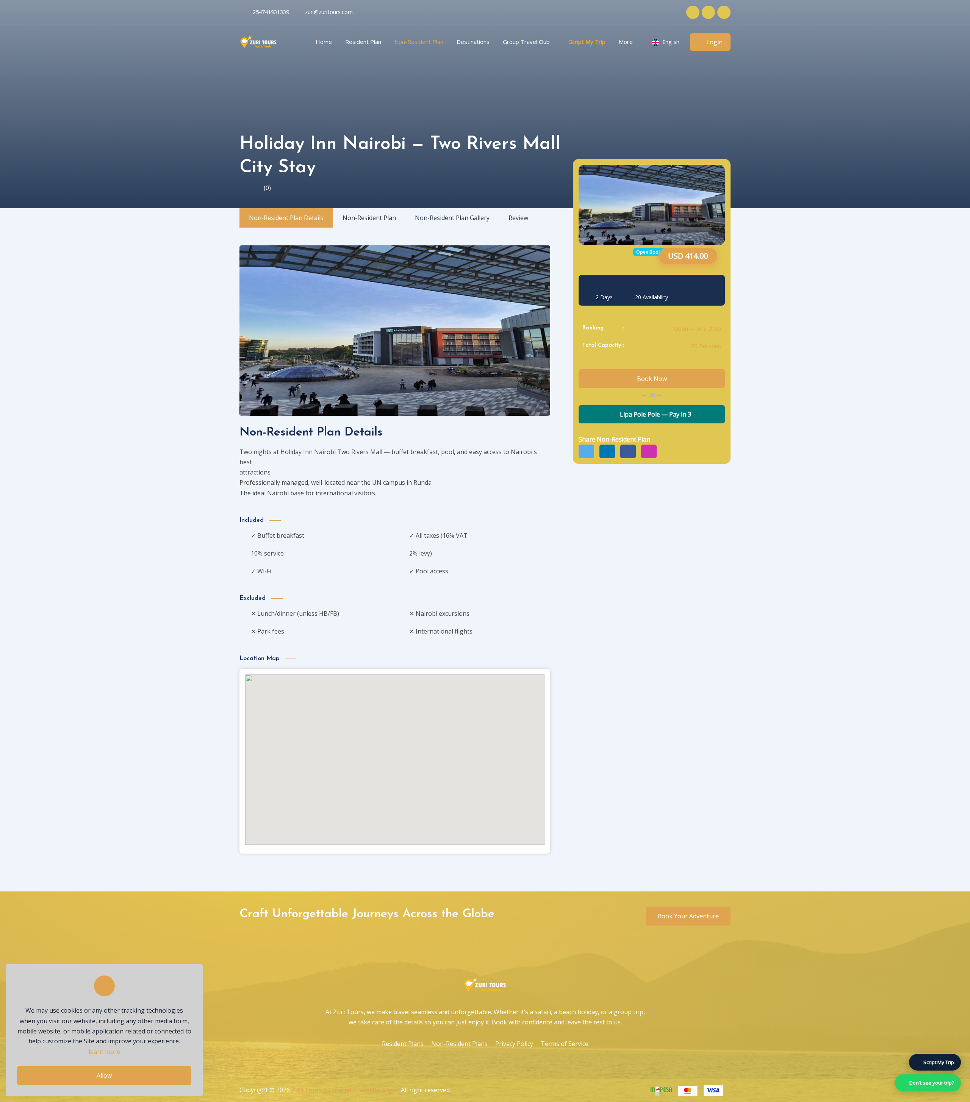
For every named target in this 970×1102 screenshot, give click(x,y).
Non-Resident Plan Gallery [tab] (452, 218)
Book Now (652, 379)
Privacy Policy (514, 1044)
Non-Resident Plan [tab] (369, 218)
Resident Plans (403, 1044)
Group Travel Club (526, 41)
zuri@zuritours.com (329, 12)
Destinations (473, 41)
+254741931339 (269, 12)
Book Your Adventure (688, 916)
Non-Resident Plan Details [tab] (286, 218)
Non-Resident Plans (459, 1044)
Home (324, 41)
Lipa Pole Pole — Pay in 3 (654, 415)
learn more (104, 1051)
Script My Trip (587, 41)
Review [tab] (518, 218)
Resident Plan (363, 41)
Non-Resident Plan (418, 41)
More (626, 41)
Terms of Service (564, 1044)
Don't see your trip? (931, 1082)
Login (714, 42)
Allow (104, 1075)
